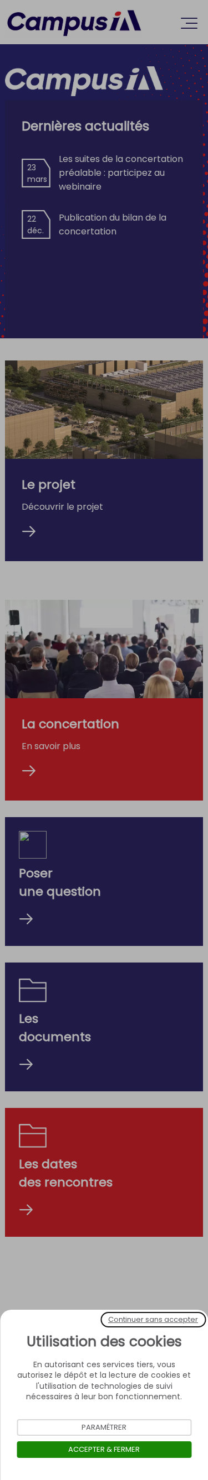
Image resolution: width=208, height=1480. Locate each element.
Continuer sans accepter (153, 1319)
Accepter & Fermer (104, 1449)
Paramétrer (104, 1427)
